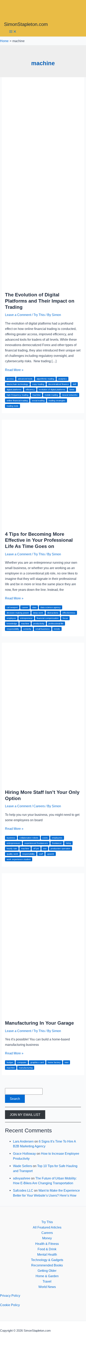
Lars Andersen (23, 1141)
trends (57, 629)
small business (42, 629)
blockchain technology (17, 384)
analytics (62, 379)
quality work (12, 854)
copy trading (38, 384)
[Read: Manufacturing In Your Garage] (43, 1013)
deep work (38, 613)
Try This (39, 315)
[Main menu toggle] (13, 32)
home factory (54, 1062)
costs (45, 838)
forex (71, 389)
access (10, 379)
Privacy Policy (10, 1295)
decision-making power (18, 613)
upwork (50, 854)
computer (21, 1062)
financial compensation (48, 618)
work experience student (19, 859)
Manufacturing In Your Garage (39, 1023)
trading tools (12, 406)
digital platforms (14, 389)
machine (36, 395)
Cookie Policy (10, 1305)
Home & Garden (47, 1276)
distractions (52, 613)
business (11, 838)
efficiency (30, 389)
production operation (60, 848)
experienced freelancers (36, 843)
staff (41, 854)
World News (47, 1287)
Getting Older (47, 1270)
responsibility (13, 629)
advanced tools (25, 379)
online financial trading (17, 400)
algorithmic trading (45, 379)
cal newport (12, 607)
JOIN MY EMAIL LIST (25, 1114)
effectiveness (68, 613)
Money (47, 1238)
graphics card (37, 1062)
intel (66, 1062)
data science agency (50, 607)
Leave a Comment (18, 315)
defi (74, 384)
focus (65, 618)
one (45, 848)
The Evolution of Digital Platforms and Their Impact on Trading (39, 301)
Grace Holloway (24, 1153)
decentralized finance (58, 384)
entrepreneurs (13, 843)
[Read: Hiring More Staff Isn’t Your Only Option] (43, 782)
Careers (39, 806)
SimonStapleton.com (26, 24)
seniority (27, 629)
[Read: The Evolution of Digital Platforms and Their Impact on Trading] (43, 285)
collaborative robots (28, 838)
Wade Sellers (22, 1166)
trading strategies (57, 400)
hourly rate (12, 848)
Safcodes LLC (23, 1190)
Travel (47, 1281)
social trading (38, 400)
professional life (55, 623)
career (25, 607)
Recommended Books (47, 1265)
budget (10, 1062)
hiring (68, 843)
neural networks (70, 395)
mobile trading (51, 395)
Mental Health (47, 1254)
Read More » (14, 370)
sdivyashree (21, 1178)
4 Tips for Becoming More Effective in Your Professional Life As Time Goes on (39, 540)
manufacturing (26, 1068)
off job (36, 848)
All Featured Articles (47, 1227)
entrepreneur (26, 618)
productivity (38, 623)
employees (57, 838)
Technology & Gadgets (47, 1260)
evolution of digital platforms (52, 389)
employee (11, 618)
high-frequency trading (17, 395)
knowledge (12, 623)
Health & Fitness (47, 1243)
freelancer (57, 843)
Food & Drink (47, 1249)
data (34, 607)
